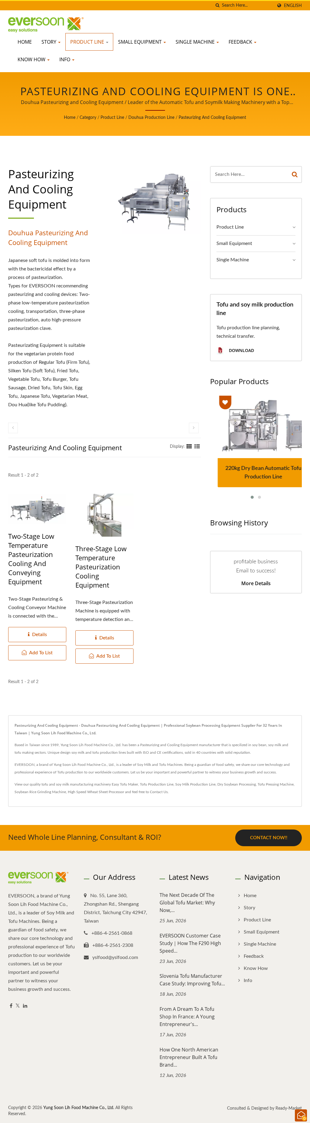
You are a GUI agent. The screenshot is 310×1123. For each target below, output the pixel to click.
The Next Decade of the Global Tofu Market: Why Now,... (187, 902)
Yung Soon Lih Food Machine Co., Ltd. (78, 1108)
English (293, 5)
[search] (217, 5)
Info (65, 59)
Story (49, 42)
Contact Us (159, 792)
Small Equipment (140, 42)
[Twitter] (17, 1006)
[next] (194, 428)
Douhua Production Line (151, 118)
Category (88, 118)
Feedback (241, 42)
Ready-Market (288, 1108)
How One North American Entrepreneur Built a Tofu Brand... (189, 1057)
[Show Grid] (189, 447)
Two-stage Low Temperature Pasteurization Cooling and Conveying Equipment (31, 558)
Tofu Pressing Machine (276, 784)
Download (241, 350)
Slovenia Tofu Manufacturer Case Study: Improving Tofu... (192, 980)
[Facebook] (11, 1006)
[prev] (13, 428)
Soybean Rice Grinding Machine (40, 792)
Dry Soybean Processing (236, 784)
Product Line (87, 42)
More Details (256, 583)
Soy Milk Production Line (195, 784)
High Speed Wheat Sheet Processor (96, 792)
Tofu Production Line (156, 784)
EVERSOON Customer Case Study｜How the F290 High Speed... (190, 943)
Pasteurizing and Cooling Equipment (212, 118)
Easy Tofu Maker (125, 784)
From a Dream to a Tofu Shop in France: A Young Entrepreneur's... (187, 1016)
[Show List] (197, 447)
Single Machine (196, 42)
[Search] (295, 174)
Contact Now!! (268, 838)
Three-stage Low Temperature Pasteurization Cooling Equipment (101, 566)
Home (25, 42)
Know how (32, 59)
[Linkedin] (25, 1006)
